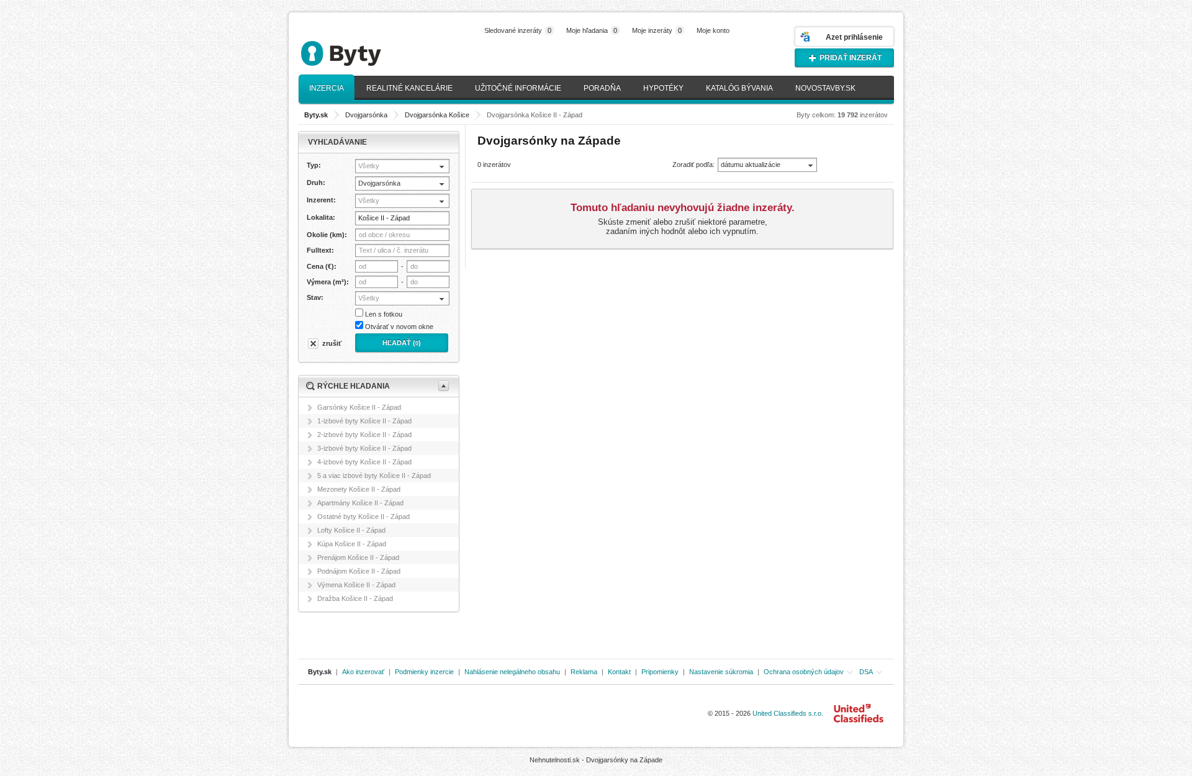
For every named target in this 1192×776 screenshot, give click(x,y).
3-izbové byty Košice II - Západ (364, 448)
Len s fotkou (383, 314)
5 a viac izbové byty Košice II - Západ (374, 475)
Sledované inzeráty (517, 30)
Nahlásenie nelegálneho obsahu (512, 671)
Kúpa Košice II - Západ (351, 544)
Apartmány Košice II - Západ (360, 503)
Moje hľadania (591, 30)
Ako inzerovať (363, 671)
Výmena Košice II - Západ (356, 585)
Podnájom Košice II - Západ (358, 571)
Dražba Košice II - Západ (355, 598)
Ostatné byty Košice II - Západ (363, 516)
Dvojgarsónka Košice (437, 115)
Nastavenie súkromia (721, 671)
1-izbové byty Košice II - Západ (364, 421)
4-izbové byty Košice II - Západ (364, 462)
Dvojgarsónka (366, 115)
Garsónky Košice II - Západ (359, 407)
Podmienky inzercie (424, 671)
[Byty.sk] (360, 48)
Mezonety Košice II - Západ (358, 489)
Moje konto (713, 30)
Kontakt (619, 671)
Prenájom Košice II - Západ (358, 557)
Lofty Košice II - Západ (351, 530)
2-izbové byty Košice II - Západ (364, 434)
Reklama (584, 671)
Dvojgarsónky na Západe (624, 760)
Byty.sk (320, 671)
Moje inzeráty (657, 30)
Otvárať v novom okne (399, 326)
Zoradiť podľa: (693, 164)
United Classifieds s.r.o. (787, 713)
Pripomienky (660, 671)
